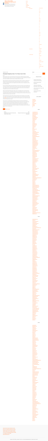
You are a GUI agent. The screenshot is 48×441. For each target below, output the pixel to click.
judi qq (6, 97)
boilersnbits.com (34, 152)
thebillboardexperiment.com (35, 300)
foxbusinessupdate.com (35, 175)
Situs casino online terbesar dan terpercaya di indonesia (10, 2)
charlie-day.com (34, 173)
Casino (27, 4)
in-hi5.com (33, 122)
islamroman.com (34, 351)
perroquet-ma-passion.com (35, 309)
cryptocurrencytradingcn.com (35, 193)
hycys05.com (34, 157)
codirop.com (33, 333)
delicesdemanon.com (34, 380)
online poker (33, 99)
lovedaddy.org (34, 176)
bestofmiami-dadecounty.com (35, 229)
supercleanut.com (34, 262)
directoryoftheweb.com (35, 117)
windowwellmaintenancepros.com (36, 212)
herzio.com (33, 121)
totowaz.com (33, 194)
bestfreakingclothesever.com (35, 186)
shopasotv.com (34, 406)
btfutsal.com (33, 332)
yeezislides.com (34, 225)
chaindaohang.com (34, 366)
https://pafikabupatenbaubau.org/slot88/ (11, 432)
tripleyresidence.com (34, 278)
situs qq (5, 432)
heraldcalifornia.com (34, 264)
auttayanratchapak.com (35, 140)
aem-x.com (33, 244)
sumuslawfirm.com (34, 188)
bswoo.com (33, 420)
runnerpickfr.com (34, 328)
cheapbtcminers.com (34, 256)
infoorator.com (34, 369)
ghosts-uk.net (34, 334)
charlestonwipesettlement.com (36, 195)
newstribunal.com (34, 222)
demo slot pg (33, 101)
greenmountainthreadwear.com (36, 190)
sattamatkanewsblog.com (35, 192)
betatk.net (33, 418)
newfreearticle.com (34, 154)
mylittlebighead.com (34, 259)
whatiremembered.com (35, 363)
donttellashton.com (34, 118)
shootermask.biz (34, 388)
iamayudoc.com (34, 258)
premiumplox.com (34, 383)
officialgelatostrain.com (35, 296)
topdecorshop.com (34, 405)
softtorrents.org (34, 279)
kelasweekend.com (34, 417)
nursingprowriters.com (35, 189)
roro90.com (33, 120)
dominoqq (33, 105)
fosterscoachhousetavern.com (36, 150)
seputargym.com (34, 238)
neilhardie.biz (34, 385)
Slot (26, 3)
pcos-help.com (34, 331)
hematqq (6, 431)
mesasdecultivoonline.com (35, 151)
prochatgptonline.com (35, 345)
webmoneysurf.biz (34, 386)
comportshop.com (34, 404)
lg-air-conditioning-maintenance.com (36, 368)
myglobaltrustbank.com (35, 401)
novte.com (33, 370)
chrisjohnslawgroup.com (35, 275)
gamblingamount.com (35, 204)
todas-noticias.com (34, 124)
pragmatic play (34, 100)
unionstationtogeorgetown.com (36, 257)
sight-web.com (34, 349)
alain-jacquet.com (34, 135)
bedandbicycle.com (34, 263)
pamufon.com (34, 282)
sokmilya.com (34, 316)
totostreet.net (34, 241)
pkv (39, 41)
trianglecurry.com (34, 293)
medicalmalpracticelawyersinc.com (36, 403)
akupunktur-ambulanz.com (35, 362)
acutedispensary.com (34, 191)
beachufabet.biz (34, 301)
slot (39, 58)
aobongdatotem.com (34, 226)
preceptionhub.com (34, 224)
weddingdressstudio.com (35, 382)
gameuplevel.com (34, 246)
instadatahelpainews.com (35, 311)
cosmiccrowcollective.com (35, 134)
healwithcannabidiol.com (35, 291)
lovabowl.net (33, 220)
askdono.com (34, 335)
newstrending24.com (34, 415)
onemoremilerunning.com (35, 158)
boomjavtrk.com (34, 318)
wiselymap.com (34, 344)
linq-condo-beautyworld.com (35, 364)
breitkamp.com (34, 277)
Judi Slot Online (31, 54)
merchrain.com (34, 313)
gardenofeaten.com (34, 156)
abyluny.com (33, 317)
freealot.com (33, 260)
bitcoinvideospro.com (34, 133)
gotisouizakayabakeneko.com (35, 136)
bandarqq (33, 104)
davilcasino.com (34, 242)
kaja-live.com (34, 347)
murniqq (4, 431)
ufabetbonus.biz (34, 416)
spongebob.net (34, 138)
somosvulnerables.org (35, 280)
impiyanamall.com (34, 239)
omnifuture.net (34, 329)
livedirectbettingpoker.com (35, 174)
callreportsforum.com (34, 315)
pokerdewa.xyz (34, 397)
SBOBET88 (27, 5)
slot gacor (40, 55)
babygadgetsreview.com (35, 361)
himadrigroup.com (34, 350)
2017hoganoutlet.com (35, 114)
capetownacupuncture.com (35, 132)
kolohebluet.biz (34, 387)
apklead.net (33, 319)
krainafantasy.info (34, 123)
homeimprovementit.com (35, 221)
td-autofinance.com (34, 352)
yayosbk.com (34, 384)
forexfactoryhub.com (34, 346)
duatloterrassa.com (34, 281)
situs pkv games (34, 103)
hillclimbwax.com (34, 205)
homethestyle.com (34, 247)
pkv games (40, 44)
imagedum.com (34, 294)
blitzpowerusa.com (34, 155)
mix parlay (40, 48)
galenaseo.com (34, 400)
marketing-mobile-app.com (35, 168)
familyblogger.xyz (34, 274)
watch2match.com (34, 399)
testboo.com (33, 381)
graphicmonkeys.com (34, 265)
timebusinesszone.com (35, 209)
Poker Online (30, 8)
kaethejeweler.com (34, 297)
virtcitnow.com (34, 343)
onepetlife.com (34, 299)
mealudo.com (34, 172)
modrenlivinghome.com (35, 310)
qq (39, 9)
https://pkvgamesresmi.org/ (6, 434)
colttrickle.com (34, 327)
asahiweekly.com (34, 261)
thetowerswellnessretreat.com (35, 295)
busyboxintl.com (34, 139)
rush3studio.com (34, 119)
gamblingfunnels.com (34, 330)
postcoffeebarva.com (34, 141)
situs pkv (33, 102)
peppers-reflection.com (35, 210)
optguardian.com (34, 240)
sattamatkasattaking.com (35, 298)
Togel (27, 6)
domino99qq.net (34, 116)
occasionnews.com (34, 207)
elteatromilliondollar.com (35, 142)
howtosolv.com (34, 379)
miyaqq (8, 433)
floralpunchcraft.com (34, 169)
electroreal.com (34, 228)
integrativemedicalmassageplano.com (36, 177)
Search (44, 73)
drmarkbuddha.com (34, 367)
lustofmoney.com (34, 208)
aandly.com (33, 419)
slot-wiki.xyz (33, 398)
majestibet (5, 433)
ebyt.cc (33, 365)
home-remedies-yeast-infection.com (36, 227)
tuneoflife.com (34, 211)
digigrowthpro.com (34, 326)
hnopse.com (33, 206)
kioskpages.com (34, 292)
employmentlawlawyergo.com (35, 402)
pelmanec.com (34, 115)
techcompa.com (34, 348)
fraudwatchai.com (34, 243)
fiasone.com (33, 170)
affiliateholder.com (34, 213)
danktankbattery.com (34, 171)
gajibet (10, 433)
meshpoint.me (34, 137)
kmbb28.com (33, 314)
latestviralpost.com (34, 153)
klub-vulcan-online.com (35, 276)
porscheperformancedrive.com (36, 283)
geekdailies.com (34, 312)
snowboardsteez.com (34, 159)
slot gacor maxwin (41, 61)
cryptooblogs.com (34, 245)
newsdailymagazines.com (35, 223)
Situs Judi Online (28, 7)
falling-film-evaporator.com (35, 187)
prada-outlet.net (34, 325)
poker (39, 12)
